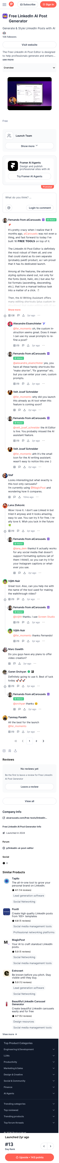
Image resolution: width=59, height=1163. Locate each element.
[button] (5, 220)
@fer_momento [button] (22, 328)
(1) (17, 345)
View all (29, 801)
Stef (10, 475)
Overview (9, 67)
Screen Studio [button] (46, 616)
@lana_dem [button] (20, 548)
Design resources (23, 1021)
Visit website (29, 44)
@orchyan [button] (19, 703)
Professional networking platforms (33, 932)
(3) (13, 315)
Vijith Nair (14, 581)
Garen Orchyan (17, 671)
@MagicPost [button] (38, 487)
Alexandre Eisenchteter (27, 323)
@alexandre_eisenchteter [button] (28, 363)
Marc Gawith (15, 649)
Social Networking (24, 901)
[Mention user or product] (8, 207)
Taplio (15, 878)
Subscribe (29, 4)
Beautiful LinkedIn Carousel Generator (28, 1003)
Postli (15, 909)
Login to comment (40, 207)
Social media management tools (32, 926)
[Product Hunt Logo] (11, 4)
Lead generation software (28, 895)
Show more (27, 146)
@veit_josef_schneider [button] (26, 427)
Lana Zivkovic (16, 505)
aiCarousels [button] (31, 233)
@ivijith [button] (17, 616)
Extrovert (17, 970)
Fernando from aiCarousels (24, 219)
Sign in (50, 4)
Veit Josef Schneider (25, 391)
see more (8, 59)
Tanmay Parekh (17, 717)
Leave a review (29, 786)
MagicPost (18, 939)
